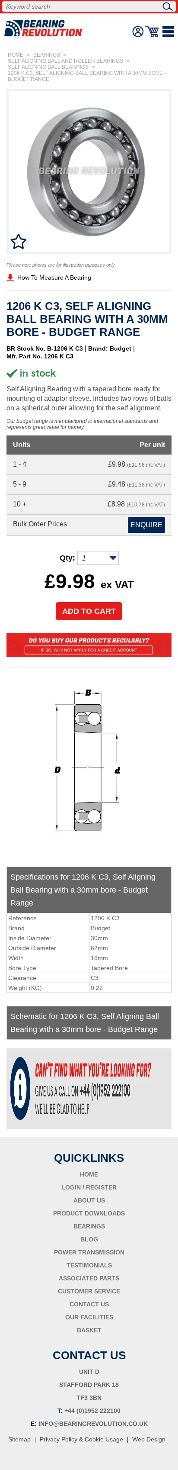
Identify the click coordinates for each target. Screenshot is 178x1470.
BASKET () (153, 31)
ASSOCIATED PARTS (89, 1278)
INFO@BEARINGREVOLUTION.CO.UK (93, 1423)
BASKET (89, 1330)
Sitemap (19, 1439)
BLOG (89, 1239)
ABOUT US (89, 1200)
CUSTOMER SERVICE (89, 1291)
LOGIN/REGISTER (137, 31)
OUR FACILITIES (89, 1317)
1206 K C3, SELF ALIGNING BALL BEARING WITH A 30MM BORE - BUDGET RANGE (87, 76)
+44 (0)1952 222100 (92, 1410)
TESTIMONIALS (89, 1265)
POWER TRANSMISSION (89, 1252)
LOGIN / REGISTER (89, 1187)
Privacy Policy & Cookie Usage (81, 1439)
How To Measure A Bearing (54, 277)
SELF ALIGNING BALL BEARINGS (48, 67)
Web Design (148, 1439)
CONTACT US (89, 1304)
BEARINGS (46, 55)
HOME (15, 55)
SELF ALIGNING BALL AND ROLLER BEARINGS (65, 61)
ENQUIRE (146, 525)
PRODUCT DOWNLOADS (89, 1213)
